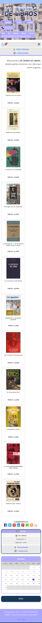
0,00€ (21, 542)
